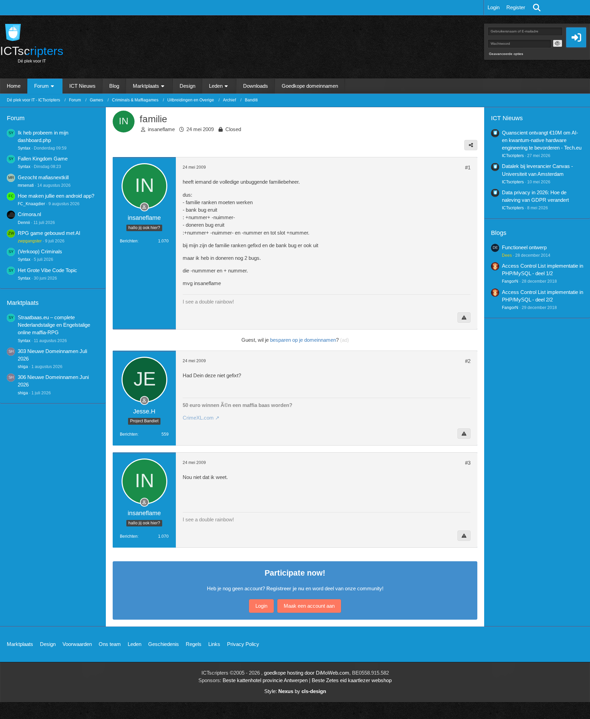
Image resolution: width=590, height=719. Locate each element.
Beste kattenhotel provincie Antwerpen (265, 680)
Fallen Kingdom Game (43, 158)
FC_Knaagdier (31, 203)
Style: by (295, 691)
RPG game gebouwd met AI (49, 233)
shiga (23, 366)
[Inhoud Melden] (464, 317)
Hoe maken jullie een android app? (56, 196)
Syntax (24, 148)
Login (494, 7)
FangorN (510, 281)
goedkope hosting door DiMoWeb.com (306, 673)
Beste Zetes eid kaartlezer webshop (352, 680)
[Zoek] (537, 7)
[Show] (557, 43)
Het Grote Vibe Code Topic (47, 270)
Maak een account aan (309, 606)
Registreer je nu (285, 588)
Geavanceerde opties (506, 54)
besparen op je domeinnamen (303, 340)
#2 (467, 361)
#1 (467, 167)
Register (515, 7)
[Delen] (470, 145)
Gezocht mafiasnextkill (43, 177)
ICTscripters (513, 155)
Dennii (24, 222)
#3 (467, 463)
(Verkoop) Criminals (40, 251)
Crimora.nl (29, 214)
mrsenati (26, 185)
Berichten (129, 241)
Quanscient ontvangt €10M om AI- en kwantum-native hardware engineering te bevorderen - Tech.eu (541, 140)
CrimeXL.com (198, 418)
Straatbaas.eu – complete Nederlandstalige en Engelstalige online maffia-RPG (54, 324)
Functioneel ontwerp (524, 247)
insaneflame (161, 129)
